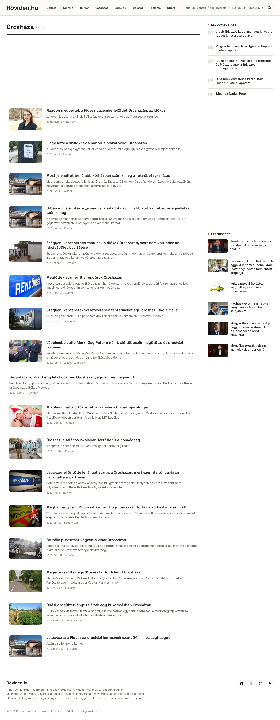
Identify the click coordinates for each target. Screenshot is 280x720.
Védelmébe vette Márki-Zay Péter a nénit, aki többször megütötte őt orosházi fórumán (114, 345)
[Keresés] (269, 8)
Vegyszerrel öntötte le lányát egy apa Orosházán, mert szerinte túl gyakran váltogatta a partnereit (112, 474)
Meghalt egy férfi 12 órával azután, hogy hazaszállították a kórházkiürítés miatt (116, 507)
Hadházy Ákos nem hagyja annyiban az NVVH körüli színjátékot (249, 307)
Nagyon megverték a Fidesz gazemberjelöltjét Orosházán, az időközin (107, 110)
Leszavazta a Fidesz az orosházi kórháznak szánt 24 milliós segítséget (108, 637)
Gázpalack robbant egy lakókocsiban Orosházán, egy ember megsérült (71, 377)
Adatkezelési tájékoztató (82, 711)
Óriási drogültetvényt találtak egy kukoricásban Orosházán (98, 604)
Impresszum (40, 711)
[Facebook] (241, 683)
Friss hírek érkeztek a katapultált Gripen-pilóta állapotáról (239, 81)
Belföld (52, 8)
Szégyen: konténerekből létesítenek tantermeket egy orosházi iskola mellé (112, 310)
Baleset (138, 8)
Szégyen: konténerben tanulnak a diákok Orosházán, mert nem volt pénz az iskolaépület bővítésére (112, 245)
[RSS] (269, 683)
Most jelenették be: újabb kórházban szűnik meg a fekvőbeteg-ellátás (108, 175)
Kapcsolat (57, 711)
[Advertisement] (103, 70)
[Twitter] (251, 683)
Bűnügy (120, 8)
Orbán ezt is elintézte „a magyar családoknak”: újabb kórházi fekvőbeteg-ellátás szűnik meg (117, 210)
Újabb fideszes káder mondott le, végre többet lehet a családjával (244, 33)
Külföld (68, 8)
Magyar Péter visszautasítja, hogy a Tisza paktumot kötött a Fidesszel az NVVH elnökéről (251, 329)
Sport (171, 8)
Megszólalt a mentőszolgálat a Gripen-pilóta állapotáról (244, 48)
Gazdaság (102, 8)
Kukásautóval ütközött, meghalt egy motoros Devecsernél (247, 287)
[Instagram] (260, 683)
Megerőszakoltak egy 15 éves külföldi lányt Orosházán (94, 572)
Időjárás (155, 8)
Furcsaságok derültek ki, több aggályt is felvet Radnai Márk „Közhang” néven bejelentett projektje (251, 267)
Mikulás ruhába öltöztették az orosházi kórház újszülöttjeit (98, 407)
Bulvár (84, 8)
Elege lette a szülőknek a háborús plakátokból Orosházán (96, 143)
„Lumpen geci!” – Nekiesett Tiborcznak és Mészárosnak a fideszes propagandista (244, 64)
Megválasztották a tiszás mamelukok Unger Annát (248, 347)
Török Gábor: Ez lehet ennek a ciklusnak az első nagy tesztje (250, 245)
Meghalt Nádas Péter (231, 93)
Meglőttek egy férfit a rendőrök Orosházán (84, 277)
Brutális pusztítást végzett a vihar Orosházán (86, 539)
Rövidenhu (22, 8)
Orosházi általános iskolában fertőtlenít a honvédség (93, 439)
